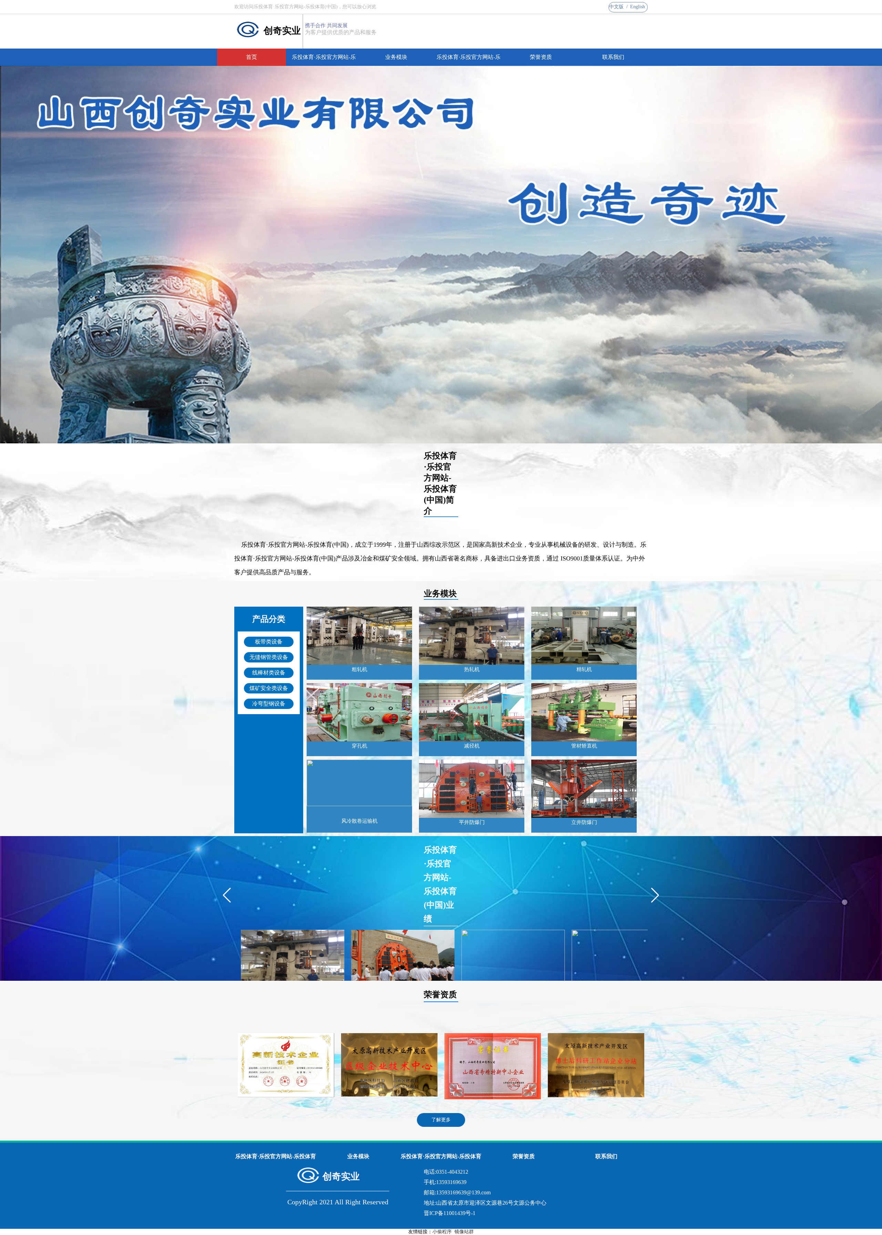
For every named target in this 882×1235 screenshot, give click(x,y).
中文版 (616, 6)
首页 (251, 57)
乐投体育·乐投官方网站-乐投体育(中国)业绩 (469, 60)
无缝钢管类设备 (268, 657)
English (637, 6)
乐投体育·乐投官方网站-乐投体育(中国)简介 (324, 60)
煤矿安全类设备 (268, 688)
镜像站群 (464, 1231)
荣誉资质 (541, 57)
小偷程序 (442, 1231)
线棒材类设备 (268, 673)
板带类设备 (269, 642)
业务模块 (396, 57)
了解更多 (441, 1119)
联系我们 (613, 57)
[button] (227, 895)
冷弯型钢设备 (268, 704)
